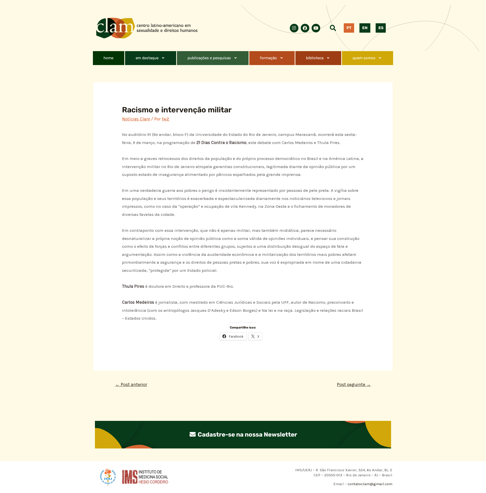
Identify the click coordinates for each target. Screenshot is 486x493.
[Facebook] (305, 28)
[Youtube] (316, 28)
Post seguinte (354, 384)
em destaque (147, 58)
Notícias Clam (136, 118)
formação (268, 58)
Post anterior (131, 384)
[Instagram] (294, 28)
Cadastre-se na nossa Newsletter (246, 434)
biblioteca (314, 58)
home (108, 58)
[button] (150, 58)
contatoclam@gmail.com (369, 484)
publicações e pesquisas (209, 58)
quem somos (364, 58)
